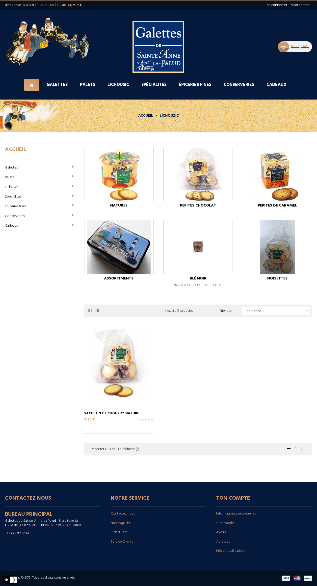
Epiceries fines (15, 206)
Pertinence (276, 311)
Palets (9, 177)
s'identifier (34, 5)
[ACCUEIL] (32, 85)
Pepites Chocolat (198, 205)
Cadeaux (11, 226)
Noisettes (277, 278)
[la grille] (90, 311)
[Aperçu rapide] (114, 375)
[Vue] (124, 375)
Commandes (225, 523)
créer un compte (66, 5)
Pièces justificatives (230, 551)
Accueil (15, 149)
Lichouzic (12, 187)
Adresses (223, 542)
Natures (119, 205)
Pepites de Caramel (277, 205)
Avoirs (221, 532)
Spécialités (13, 197)
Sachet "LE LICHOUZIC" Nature (111, 413)
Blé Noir (198, 278)
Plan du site (119, 532)
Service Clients (122, 542)
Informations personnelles (236, 514)
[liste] (97, 311)
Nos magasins (121, 523)
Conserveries (15, 216)
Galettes (11, 168)
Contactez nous (123, 514)
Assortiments (118, 278)
